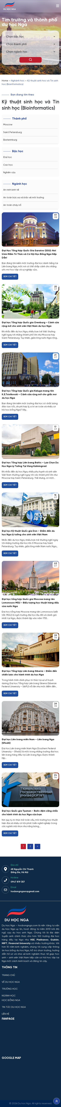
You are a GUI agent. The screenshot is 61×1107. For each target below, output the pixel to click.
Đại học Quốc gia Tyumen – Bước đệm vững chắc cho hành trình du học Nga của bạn (30, 813)
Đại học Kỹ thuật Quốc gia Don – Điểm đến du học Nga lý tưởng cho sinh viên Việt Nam (28, 533)
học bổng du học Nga (17, 950)
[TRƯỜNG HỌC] (30, 987)
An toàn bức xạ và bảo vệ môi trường (23, 197)
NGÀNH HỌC (9, 996)
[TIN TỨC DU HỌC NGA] (30, 1005)
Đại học (7, 157)
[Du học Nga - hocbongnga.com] (9, 9)
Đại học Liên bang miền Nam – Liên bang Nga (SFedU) (28, 741)
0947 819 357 (18, 882)
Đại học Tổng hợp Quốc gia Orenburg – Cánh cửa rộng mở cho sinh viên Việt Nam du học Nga (30, 324)
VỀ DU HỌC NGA (11, 982)
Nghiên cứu (9, 172)
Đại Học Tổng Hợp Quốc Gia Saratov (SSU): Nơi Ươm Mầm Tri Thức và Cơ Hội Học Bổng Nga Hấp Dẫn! (29, 254)
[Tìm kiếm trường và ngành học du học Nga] (30, 60)
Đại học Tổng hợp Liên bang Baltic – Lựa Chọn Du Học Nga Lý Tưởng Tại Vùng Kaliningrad (30, 464)
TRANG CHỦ (8, 975)
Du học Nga (8, 925)
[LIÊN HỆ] (30, 1012)
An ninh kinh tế (11, 190)
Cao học (8, 165)
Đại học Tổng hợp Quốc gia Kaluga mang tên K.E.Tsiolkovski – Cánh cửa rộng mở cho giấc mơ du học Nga (29, 394)
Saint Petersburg (12, 132)
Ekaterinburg (10, 140)
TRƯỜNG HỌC (10, 989)
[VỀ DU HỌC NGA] (30, 980)
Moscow (7, 124)
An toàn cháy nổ (12, 205)
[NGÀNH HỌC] (30, 993)
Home (5, 80)
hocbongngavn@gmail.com (25, 891)
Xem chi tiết (10, 276)
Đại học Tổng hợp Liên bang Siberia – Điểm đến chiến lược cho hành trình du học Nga (29, 673)
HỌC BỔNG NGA (11, 1000)
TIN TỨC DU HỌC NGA (14, 1007)
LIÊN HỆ (5, 1014)
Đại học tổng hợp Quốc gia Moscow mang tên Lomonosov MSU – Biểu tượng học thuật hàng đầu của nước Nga (30, 603)
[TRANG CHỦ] (30, 973)
